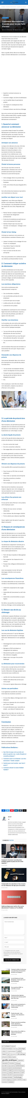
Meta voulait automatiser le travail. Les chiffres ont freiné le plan (18, 1006)
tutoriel (19, 1079)
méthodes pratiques (16, 1068)
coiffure (4, 1051)
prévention (4, 1072)
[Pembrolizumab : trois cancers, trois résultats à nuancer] (6, 1015)
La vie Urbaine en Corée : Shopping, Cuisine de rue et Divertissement (18, 980)
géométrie (20, 1060)
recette (10, 1072)
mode (9, 1068)
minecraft (4, 1068)
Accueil (3, 6)
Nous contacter (21, 1092)
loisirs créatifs (11, 1065)
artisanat (7, 1046)
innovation (5, 1063)
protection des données (19, 1070)
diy (8, 1054)
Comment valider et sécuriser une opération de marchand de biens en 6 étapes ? (18, 971)
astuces (13, 1046)
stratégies (4, 1074)
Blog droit (5, 17)
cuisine (19, 1051)
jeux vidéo (4, 1065)
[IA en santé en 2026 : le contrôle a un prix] (6, 989)
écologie (24, 1079)
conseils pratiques (11, 1051)
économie (4, 1082)
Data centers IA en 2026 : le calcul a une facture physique (18, 1033)
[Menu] (2, 2)
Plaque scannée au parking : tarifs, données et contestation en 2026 (18, 1024)
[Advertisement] (14, 74)
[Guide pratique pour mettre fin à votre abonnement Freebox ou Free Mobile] (14, 897)
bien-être (16, 1048)
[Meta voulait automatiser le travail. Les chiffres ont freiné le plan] (6, 1006)
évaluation (11, 1082)
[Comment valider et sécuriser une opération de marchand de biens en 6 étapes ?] (6, 971)
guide (14, 1056)
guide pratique (9, 1060)
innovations (11, 1063)
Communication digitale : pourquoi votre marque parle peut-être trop (18, 997)
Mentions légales (5, 1093)
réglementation (16, 1072)
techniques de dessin (7, 1077)
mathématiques (20, 1065)
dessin (4, 1054)
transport (14, 1079)
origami (10, 1070)
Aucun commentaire (7, 29)
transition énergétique (6, 1079)
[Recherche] (26, 2)
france (10, 1057)
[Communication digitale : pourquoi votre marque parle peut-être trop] (6, 997)
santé (22, 1072)
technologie (18, 1077)
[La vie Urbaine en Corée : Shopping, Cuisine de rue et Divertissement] (6, 980)
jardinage (18, 1063)
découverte (13, 1054)
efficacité (4, 1056)
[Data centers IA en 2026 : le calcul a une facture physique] (6, 1033)
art (3, 1046)
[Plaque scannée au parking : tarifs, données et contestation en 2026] (6, 1024)
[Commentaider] (14, 2)
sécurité (10, 1074)
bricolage (22, 1048)
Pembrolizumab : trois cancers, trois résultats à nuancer (17, 1015)
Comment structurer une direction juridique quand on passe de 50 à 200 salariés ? (12, 861)
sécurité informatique (18, 1074)
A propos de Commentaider (11, 1092)
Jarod (9, 816)
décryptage (21, 1054)
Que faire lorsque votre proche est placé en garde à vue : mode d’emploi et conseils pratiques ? (14, 754)
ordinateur (4, 1070)
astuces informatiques (7, 1048)
